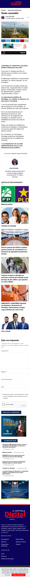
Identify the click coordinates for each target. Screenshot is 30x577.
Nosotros (3, 556)
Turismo (18, 544)
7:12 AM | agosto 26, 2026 (8, 475)
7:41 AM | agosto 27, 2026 (18, 452)
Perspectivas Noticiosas (15, 10)
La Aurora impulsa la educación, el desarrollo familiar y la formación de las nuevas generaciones (15, 472)
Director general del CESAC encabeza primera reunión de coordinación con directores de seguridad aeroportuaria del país (14, 250)
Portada (3, 10)
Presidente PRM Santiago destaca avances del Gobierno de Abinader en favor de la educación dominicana (14, 446)
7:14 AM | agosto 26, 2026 (21, 468)
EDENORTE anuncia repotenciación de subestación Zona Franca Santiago (13, 455)
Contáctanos (4, 532)
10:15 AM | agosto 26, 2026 (8, 464)
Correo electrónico (7, 379)
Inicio (2, 554)
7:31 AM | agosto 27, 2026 (8, 458)
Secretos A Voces (21, 542)
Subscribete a (15, 153)
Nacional (3, 542)
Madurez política (6, 204)
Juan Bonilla (9, 16)
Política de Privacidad (7, 559)
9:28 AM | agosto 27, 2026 (8, 449)
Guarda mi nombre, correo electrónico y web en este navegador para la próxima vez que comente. (15, 396)
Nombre (4, 372)
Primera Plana (20, 539)
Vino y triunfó (5, 331)
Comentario (5, 351)
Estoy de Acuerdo (18, 575)
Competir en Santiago (8, 226)
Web (2, 387)
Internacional (5, 539)
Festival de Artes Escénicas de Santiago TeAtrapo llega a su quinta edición (13, 462)
